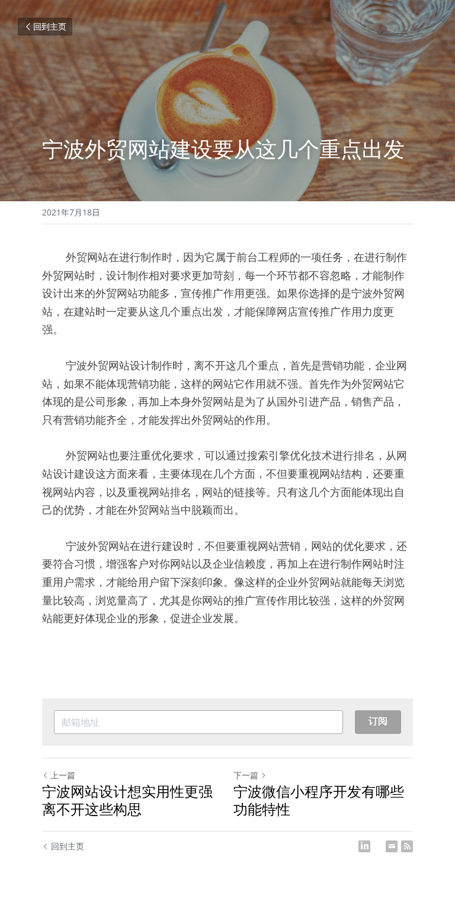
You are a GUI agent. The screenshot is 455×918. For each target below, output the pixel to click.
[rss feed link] (407, 846)
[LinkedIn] (364, 846)
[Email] (392, 846)
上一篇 (62, 775)
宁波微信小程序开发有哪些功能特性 (318, 800)
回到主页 (49, 26)
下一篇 (245, 775)
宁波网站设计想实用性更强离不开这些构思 (127, 800)
